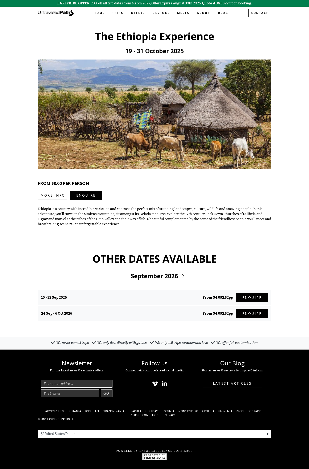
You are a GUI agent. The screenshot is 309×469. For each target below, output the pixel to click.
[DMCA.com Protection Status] (154, 456)
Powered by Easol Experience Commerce (154, 450)
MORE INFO (53, 195)
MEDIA (183, 13)
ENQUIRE (86, 195)
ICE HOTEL (92, 411)
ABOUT (203, 13)
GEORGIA (208, 411)
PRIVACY (170, 415)
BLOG (223, 13)
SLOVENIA (225, 411)
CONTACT (259, 13)
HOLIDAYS (152, 411)
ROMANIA (74, 411)
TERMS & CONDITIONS (145, 415)
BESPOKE (161, 13)
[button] (183, 276)
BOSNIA (168, 411)
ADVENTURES (54, 411)
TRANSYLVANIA (113, 411)
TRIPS (117, 13)
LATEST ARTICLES (232, 383)
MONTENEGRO (188, 411)
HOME (99, 13)
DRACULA (134, 411)
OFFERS (138, 13)
